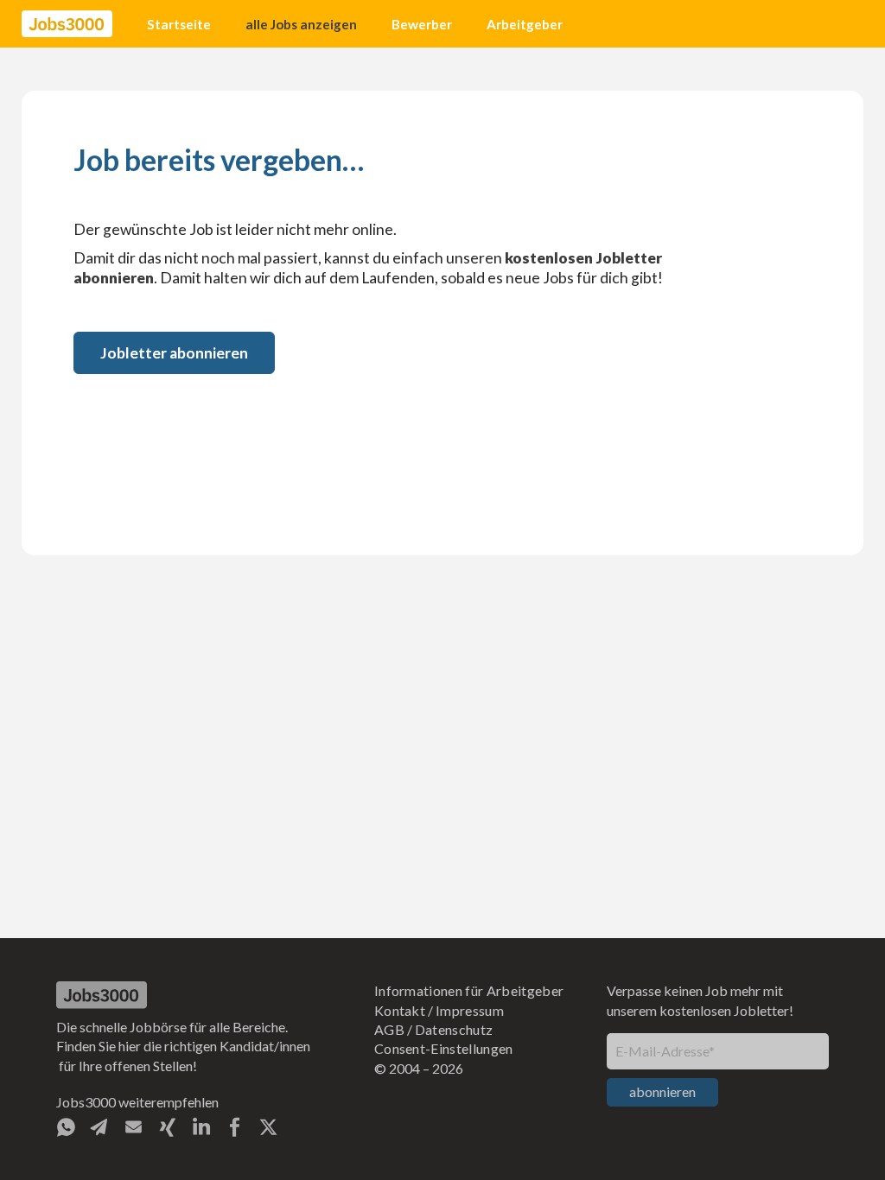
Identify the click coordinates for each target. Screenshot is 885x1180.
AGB (389, 1029)
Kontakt (399, 1010)
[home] (67, 24)
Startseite (179, 24)
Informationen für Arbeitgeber (468, 990)
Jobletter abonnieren (174, 353)
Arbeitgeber (525, 24)
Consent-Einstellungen (443, 1048)
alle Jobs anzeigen (301, 24)
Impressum (470, 1010)
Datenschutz (454, 1029)
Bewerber (422, 24)
